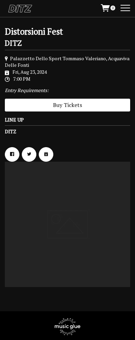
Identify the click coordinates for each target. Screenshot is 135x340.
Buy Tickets (67, 105)
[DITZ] (22, 8)
